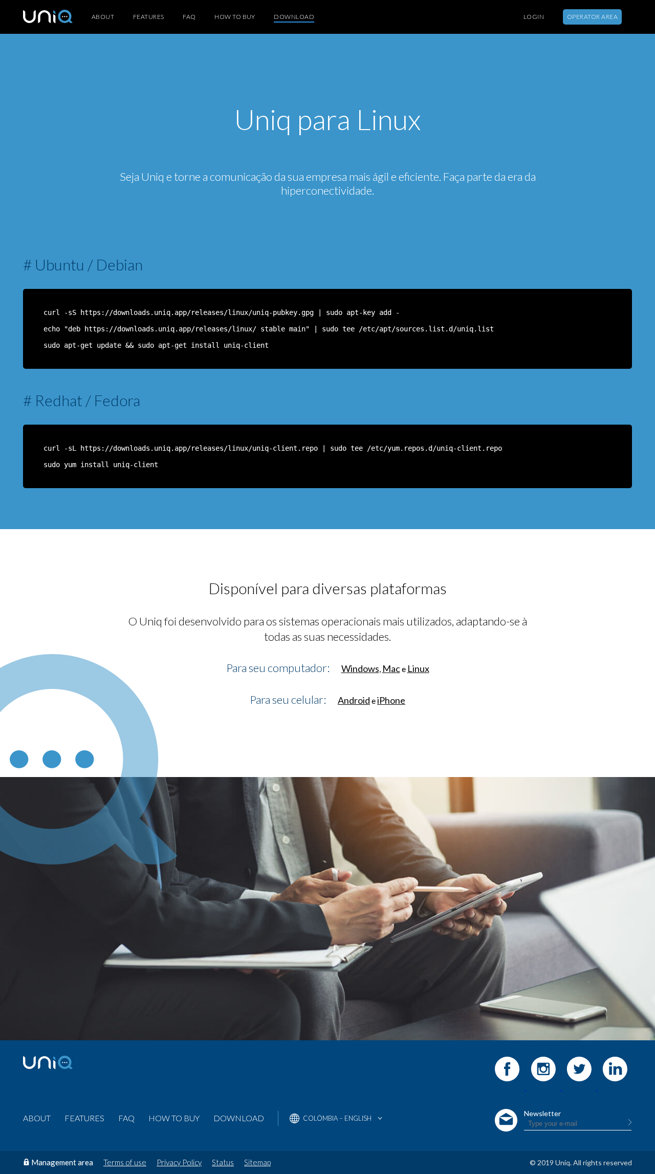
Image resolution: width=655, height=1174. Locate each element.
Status (223, 1162)
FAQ (189, 16)
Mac (391, 668)
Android (354, 700)
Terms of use (124, 1162)
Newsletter (542, 1113)
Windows (360, 668)
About (103, 17)
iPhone (391, 700)
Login (533, 17)
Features (148, 17)
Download (294, 16)
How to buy (234, 17)
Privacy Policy (179, 1162)
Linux (418, 668)
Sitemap (257, 1162)
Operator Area (592, 16)
